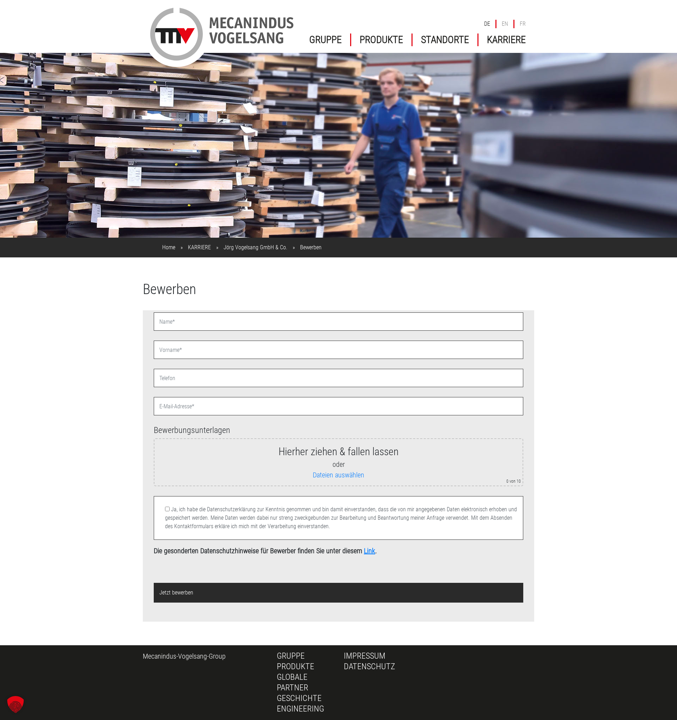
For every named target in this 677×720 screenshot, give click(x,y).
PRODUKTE (381, 39)
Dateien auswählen (338, 475)
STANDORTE (445, 39)
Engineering (300, 709)
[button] (15, 704)
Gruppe (291, 656)
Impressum (364, 656)
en (505, 23)
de (487, 23)
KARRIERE (506, 39)
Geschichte (299, 698)
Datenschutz (369, 666)
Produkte (295, 666)
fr (523, 23)
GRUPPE (325, 39)
